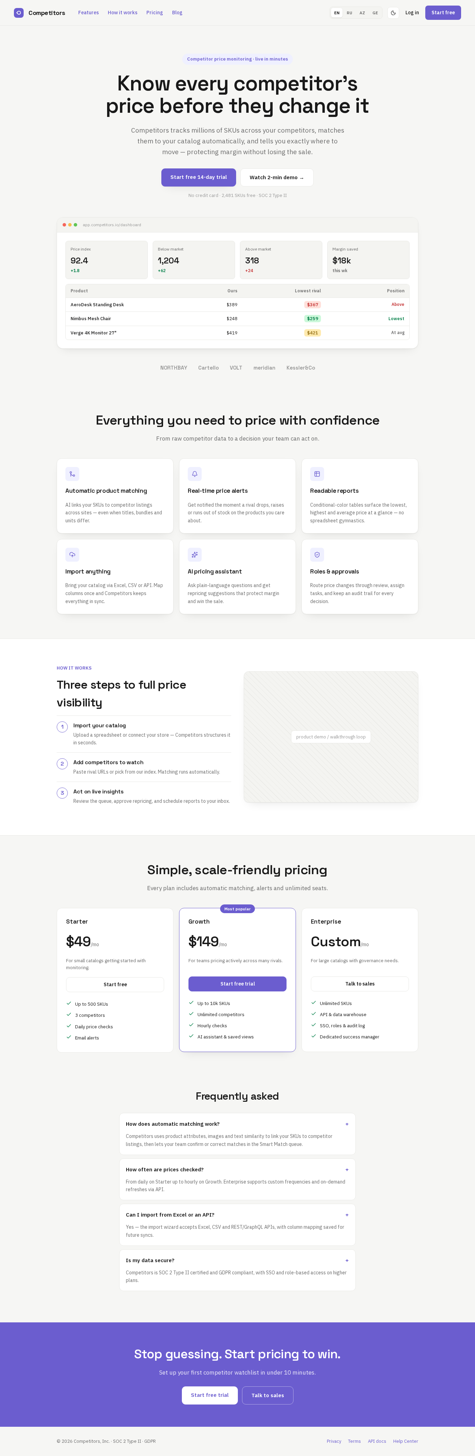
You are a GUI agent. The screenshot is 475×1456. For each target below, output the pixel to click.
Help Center (405, 1441)
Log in (412, 12)
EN (336, 12)
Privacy (334, 1441)
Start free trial (237, 984)
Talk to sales (360, 984)
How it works (122, 12)
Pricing (154, 12)
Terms (354, 1441)
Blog (177, 12)
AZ (362, 12)
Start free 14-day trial (198, 177)
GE (375, 12)
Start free (443, 12)
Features (88, 12)
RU (349, 12)
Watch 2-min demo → (277, 177)
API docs (377, 1441)
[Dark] (393, 13)
